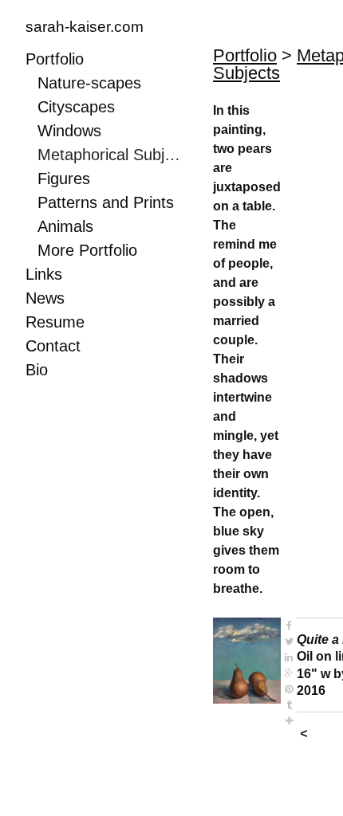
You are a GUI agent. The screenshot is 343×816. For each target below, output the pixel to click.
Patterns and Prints (105, 202)
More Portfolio (87, 250)
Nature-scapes (89, 83)
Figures (63, 178)
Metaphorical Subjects (111, 154)
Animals (65, 226)
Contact (53, 346)
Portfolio (55, 59)
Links (44, 274)
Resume (55, 322)
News (45, 298)
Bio (37, 370)
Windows (69, 130)
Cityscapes (76, 107)
